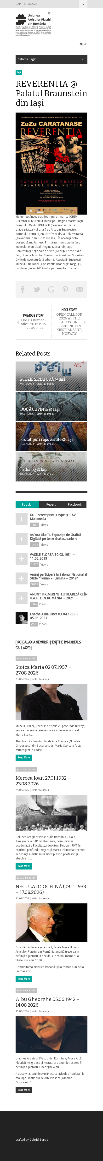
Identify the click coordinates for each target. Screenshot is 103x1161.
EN (80, 44)
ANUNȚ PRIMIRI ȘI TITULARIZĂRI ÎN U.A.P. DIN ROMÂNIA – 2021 (58, 596)
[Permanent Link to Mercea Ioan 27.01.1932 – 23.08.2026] (51, 813)
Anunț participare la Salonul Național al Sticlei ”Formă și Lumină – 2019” (58, 576)
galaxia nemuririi (26, 658)
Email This (80, 289)
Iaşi (19, 72)
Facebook (74, 504)
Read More (24, 757)
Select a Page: (83, 4)
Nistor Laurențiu (41, 679)
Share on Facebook (23, 289)
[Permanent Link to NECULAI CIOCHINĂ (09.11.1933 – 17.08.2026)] (51, 922)
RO (85, 44)
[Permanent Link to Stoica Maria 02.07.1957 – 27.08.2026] (51, 702)
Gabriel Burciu (38, 1139)
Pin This (65, 289)
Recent (51, 504)
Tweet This (37, 289)
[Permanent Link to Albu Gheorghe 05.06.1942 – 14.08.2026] (51, 1034)
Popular (27, 504)
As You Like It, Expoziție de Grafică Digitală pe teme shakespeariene (55, 536)
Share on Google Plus (51, 289)
